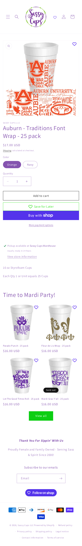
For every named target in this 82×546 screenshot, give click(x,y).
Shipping (7, 150)
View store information (22, 256)
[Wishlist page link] (55, 16)
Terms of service (55, 537)
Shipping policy (44, 531)
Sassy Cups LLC (26, 525)
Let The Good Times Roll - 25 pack (21, 398)
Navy (30, 164)
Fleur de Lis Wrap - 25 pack (55, 345)
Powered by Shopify (44, 525)
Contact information (32, 537)
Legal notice (62, 531)
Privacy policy (24, 531)
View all (41, 416)
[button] (8, 16)
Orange (12, 164)
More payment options (41, 224)
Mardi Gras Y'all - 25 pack (55, 398)
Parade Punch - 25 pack (15, 345)
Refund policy (65, 525)
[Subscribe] (61, 478)
